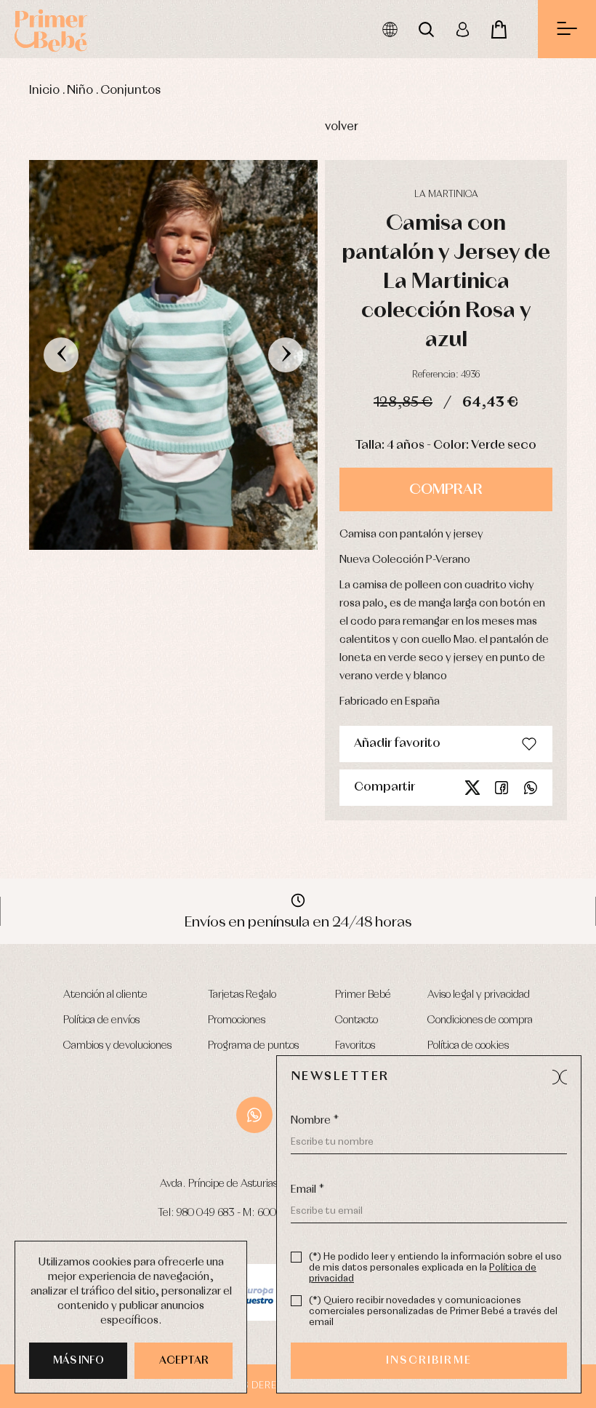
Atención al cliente (105, 995)
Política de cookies (468, 1046)
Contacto (356, 1020)
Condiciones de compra (480, 1020)
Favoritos (355, 1046)
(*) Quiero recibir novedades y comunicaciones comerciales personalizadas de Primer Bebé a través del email (433, 1311)
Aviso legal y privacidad (478, 995)
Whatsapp (530, 787)
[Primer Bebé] (51, 29)
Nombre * (315, 1121)
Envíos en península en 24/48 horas (298, 922)
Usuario (462, 29)
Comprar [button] (446, 489)
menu (567, 29)
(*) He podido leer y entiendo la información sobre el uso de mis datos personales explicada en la (435, 1268)
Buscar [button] (425, 29)
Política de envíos (101, 1020)
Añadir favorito (397, 743)
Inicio (44, 90)
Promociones (236, 1020)
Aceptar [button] (184, 1361)
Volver (341, 127)
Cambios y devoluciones (117, 1046)
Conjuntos (130, 90)
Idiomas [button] (389, 29)
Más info (78, 1361)
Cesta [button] (498, 29)
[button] (559, 1077)
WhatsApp (254, 1115)
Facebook (501, 787)
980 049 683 (206, 1213)
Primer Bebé (363, 995)
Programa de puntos (253, 1046)
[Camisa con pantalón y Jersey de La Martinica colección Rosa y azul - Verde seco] (173, 355)
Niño (80, 90)
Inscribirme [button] (429, 1361)
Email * (307, 1190)
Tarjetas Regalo (242, 995)
